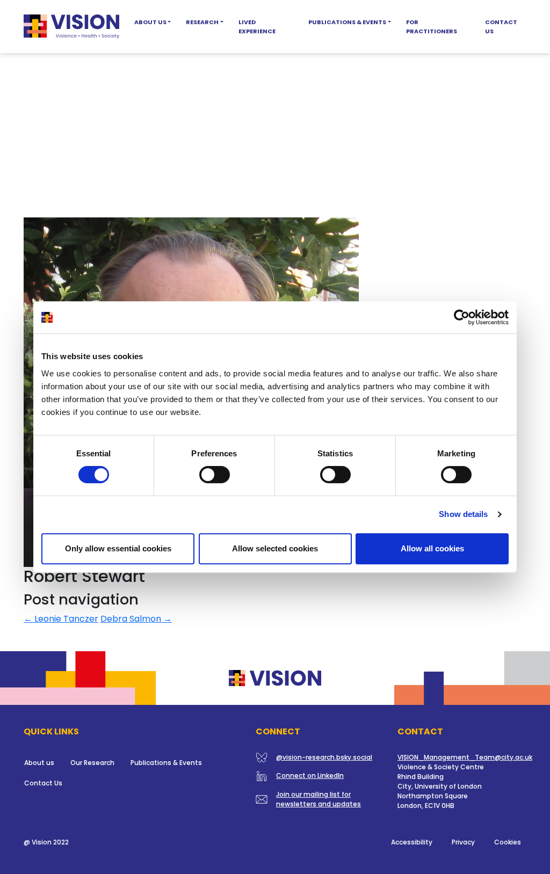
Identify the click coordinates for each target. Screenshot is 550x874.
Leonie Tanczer (61, 619)
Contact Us (501, 26)
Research (202, 22)
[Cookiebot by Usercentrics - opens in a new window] (462, 317)
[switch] (214, 474)
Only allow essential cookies (118, 548)
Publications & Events (347, 22)
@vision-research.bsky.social (324, 757)
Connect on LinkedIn (310, 775)
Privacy (463, 842)
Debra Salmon (136, 619)
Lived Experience (257, 26)
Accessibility (411, 842)
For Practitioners (431, 26)
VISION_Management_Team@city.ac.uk (464, 757)
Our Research (92, 762)
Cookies (507, 842)
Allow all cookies (432, 548)
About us (39, 762)
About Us (150, 22)
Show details (463, 514)
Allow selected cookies (275, 548)
